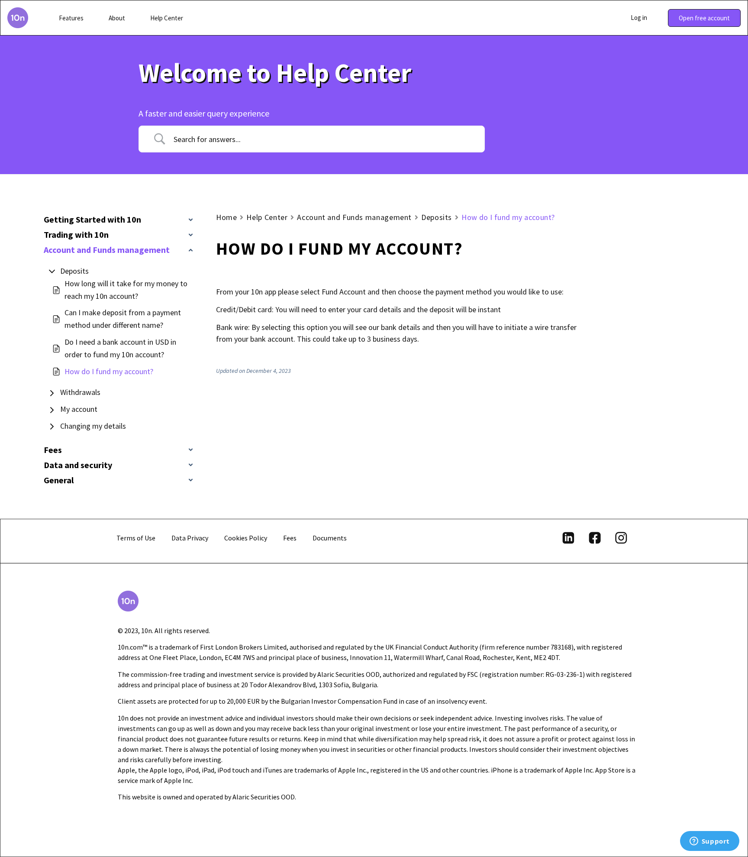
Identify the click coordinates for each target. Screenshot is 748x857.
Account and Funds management (354, 217)
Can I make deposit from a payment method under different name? (122, 318)
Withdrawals (80, 392)
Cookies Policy (245, 538)
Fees (290, 538)
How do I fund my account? (108, 371)
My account (78, 409)
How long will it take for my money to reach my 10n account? (125, 289)
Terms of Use (135, 538)
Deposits (74, 271)
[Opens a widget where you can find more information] (709, 842)
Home (226, 217)
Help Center (266, 217)
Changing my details (93, 426)
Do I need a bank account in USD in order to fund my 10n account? (120, 348)
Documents (330, 538)
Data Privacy (189, 538)
